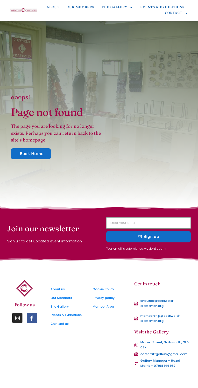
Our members (80, 7)
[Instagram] (17, 318)
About (53, 7)
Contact (173, 13)
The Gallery (114, 7)
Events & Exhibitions (162, 7)
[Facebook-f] (32, 318)
